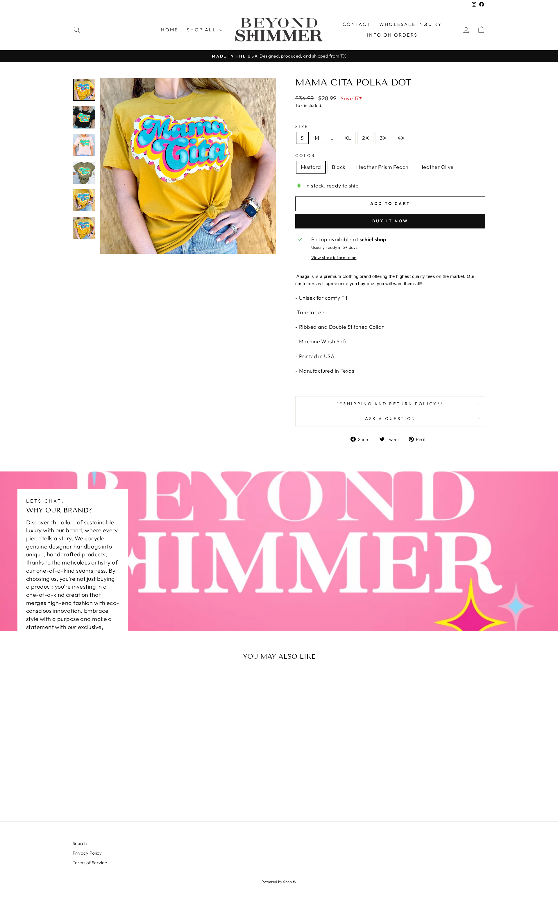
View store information (334, 257)
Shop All (202, 30)
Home (169, 30)
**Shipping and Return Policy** (390, 403)
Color (305, 155)
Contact (357, 24)
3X (383, 138)
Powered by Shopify (279, 881)
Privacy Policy (87, 853)
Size (301, 126)
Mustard (311, 167)
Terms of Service (90, 862)
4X (401, 138)
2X (365, 138)
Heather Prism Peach (382, 167)
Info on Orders (392, 35)
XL (347, 138)
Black (338, 167)
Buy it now (390, 221)
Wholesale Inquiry (410, 24)
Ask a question (390, 418)
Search (80, 843)
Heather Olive (436, 167)
